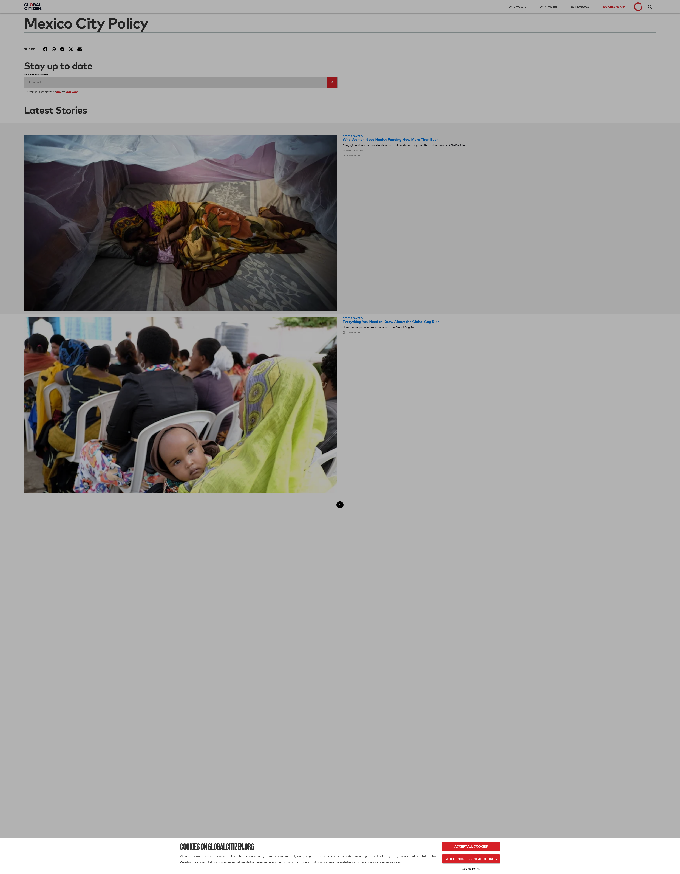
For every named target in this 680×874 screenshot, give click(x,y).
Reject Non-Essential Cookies (471, 859)
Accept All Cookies (471, 846)
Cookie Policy (471, 868)
